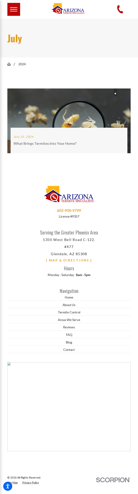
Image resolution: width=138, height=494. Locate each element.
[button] (7, 486)
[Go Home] (10, 64)
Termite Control (69, 312)
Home (69, 297)
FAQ (69, 335)
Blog (69, 342)
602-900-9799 (69, 210)
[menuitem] (69, 297)
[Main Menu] (13, 9)
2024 (22, 64)
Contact (69, 350)
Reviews (69, 327)
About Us (69, 305)
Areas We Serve (69, 320)
